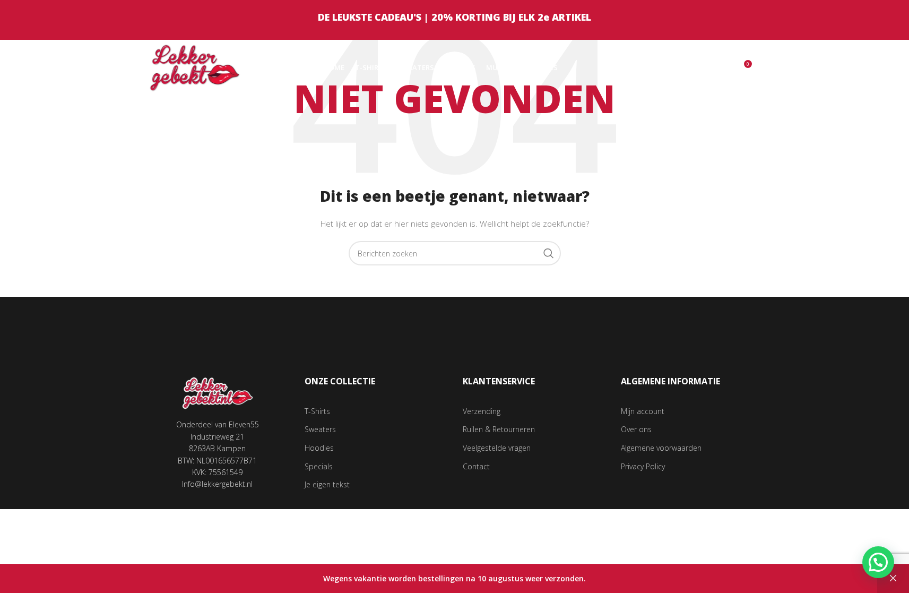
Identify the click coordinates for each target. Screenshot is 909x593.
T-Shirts (317, 411)
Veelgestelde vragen (497, 448)
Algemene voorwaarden (661, 448)
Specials (319, 466)
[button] (878, 562)
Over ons (636, 429)
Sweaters (320, 429)
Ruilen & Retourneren (499, 429)
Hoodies (319, 448)
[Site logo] (195, 67)
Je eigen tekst (327, 484)
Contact (476, 466)
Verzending (481, 411)
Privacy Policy (643, 466)
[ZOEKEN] (548, 253)
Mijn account (642, 411)
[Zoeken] (720, 68)
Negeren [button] (893, 578)
